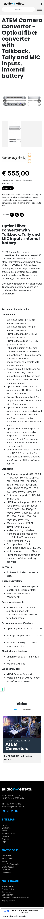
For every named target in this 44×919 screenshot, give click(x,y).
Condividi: (5, 215)
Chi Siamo (6, 828)
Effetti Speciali (8, 867)
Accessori (6, 872)
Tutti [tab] (15, 710)
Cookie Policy (8, 889)
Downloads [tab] (27, 710)
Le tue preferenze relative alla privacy (24, 911)
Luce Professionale (10, 864)
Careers (5, 836)
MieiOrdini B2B (8, 833)
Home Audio (7, 858)
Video (4, 861)
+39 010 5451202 (13, 804)
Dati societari (7, 895)
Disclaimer (6, 892)
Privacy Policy (8, 886)
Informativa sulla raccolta (14, 916)
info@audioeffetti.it (16, 806)
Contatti (5, 839)
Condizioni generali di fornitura (15, 897)
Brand (4, 830)
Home (4, 825)
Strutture (6, 870)
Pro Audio (6, 856)
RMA (4, 842)
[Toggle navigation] (39, 9)
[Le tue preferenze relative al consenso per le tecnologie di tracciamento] (2, 689)
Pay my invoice (8, 900)
